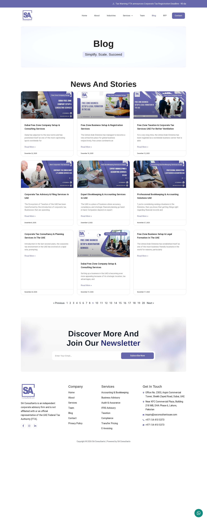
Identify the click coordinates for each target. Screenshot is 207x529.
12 (106, 302)
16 (124, 302)
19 (138, 302)
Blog (154, 15)
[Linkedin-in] (35, 425)
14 (115, 302)
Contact (178, 15)
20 (143, 302)
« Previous (59, 302)
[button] (127, 15)
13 (110, 302)
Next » (150, 302)
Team (142, 15)
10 (96, 302)
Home (84, 15)
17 (129, 302)
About (97, 15)
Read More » (30, 147)
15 (120, 302)
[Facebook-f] (23, 425)
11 (101, 302)
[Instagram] (29, 425)
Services (126, 15)
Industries (111, 15)
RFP (165, 15)
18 (134, 302)
